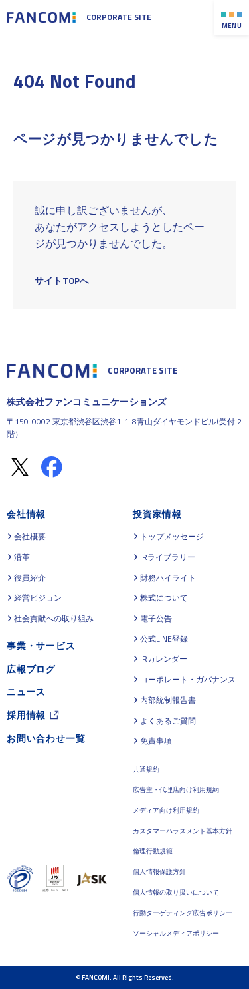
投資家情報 (157, 514)
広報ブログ (31, 669)
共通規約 (146, 769)
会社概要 (30, 537)
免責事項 (156, 741)
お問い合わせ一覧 (46, 738)
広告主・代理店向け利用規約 (176, 790)
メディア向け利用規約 (166, 810)
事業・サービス (41, 645)
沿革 (22, 557)
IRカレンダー (163, 659)
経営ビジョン (38, 598)
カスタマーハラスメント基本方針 (182, 831)
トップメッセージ (172, 537)
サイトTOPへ (62, 280)
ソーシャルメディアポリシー (176, 933)
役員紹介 (30, 578)
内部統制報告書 (168, 700)
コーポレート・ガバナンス (188, 680)
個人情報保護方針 (159, 872)
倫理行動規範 (153, 851)
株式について (164, 598)
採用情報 (26, 715)
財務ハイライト (168, 578)
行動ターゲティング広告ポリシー (182, 913)
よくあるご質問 (168, 721)
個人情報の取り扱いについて (176, 892)
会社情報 (26, 514)
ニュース (26, 691)
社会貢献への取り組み (54, 619)
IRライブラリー (167, 557)
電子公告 (156, 619)
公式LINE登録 (164, 639)
